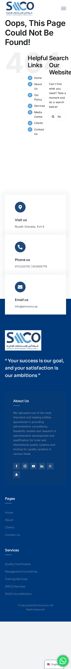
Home (38, 77)
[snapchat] (16, 474)
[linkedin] (41, 466)
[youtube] (33, 466)
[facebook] (16, 466)
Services (39, 105)
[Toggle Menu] (63, 8)
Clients (38, 123)
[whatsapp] (50, 466)
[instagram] (25, 466)
